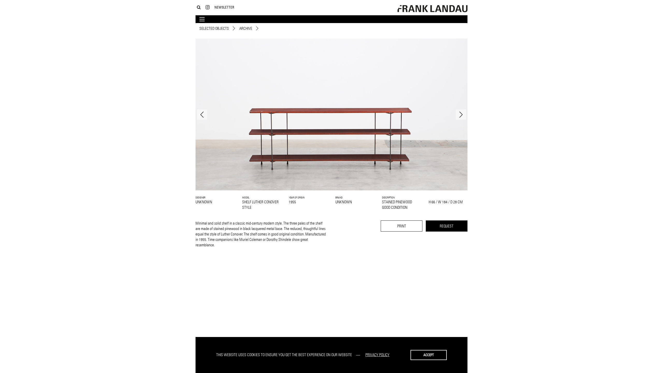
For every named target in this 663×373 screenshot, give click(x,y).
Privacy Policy (377, 355)
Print (401, 226)
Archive (245, 28)
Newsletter (224, 7)
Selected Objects (214, 28)
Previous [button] (202, 114)
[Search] (199, 7)
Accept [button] (428, 355)
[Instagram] (207, 7)
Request (446, 226)
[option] (331, 114)
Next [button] (461, 114)
